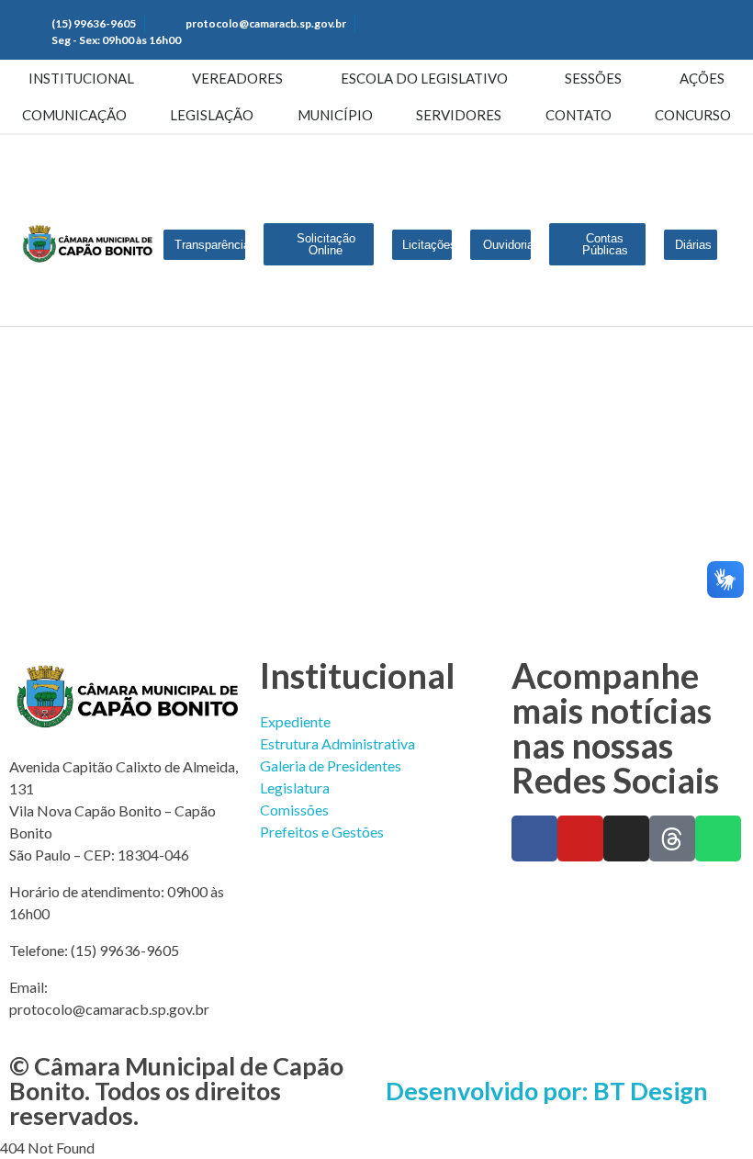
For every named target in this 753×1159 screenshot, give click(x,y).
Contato (578, 115)
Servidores (458, 115)
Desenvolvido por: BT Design (547, 1090)
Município (335, 115)
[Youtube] (580, 838)
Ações (702, 78)
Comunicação (74, 115)
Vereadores (237, 78)
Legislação (211, 115)
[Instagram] (626, 838)
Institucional (81, 78)
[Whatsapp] (718, 838)
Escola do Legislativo (424, 78)
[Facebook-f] (534, 838)
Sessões (593, 78)
